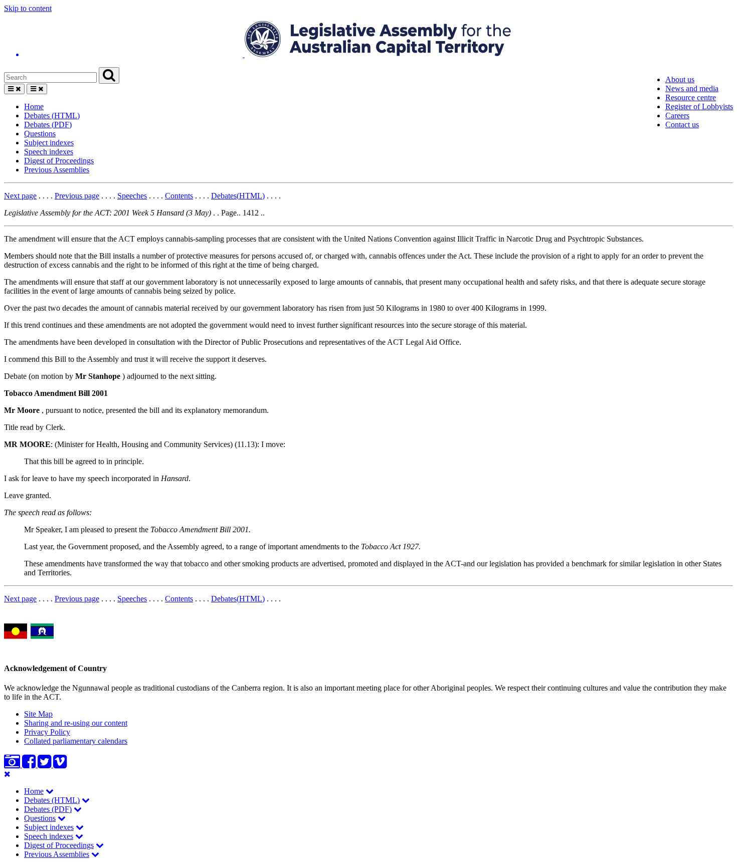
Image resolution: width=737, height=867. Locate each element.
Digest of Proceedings (59, 160)
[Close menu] (7, 774)
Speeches (132, 195)
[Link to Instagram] (13, 764)
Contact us (682, 124)
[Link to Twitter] (45, 764)
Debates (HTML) (52, 115)
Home (34, 106)
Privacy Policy (47, 732)
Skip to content (28, 8)
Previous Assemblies (56, 169)
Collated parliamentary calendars (75, 741)
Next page (20, 195)
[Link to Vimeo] (60, 764)
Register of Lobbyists (699, 106)
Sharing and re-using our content (75, 723)
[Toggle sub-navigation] (50, 791)
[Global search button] (109, 75)
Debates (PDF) (48, 124)
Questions (40, 133)
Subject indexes (49, 142)
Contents (179, 195)
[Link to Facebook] (30, 764)
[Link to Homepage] (368, 40)
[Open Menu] (14, 89)
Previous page (77, 195)
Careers (677, 115)
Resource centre (690, 97)
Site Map (38, 714)
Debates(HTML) (238, 195)
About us (679, 79)
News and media (691, 88)
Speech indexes (48, 151)
